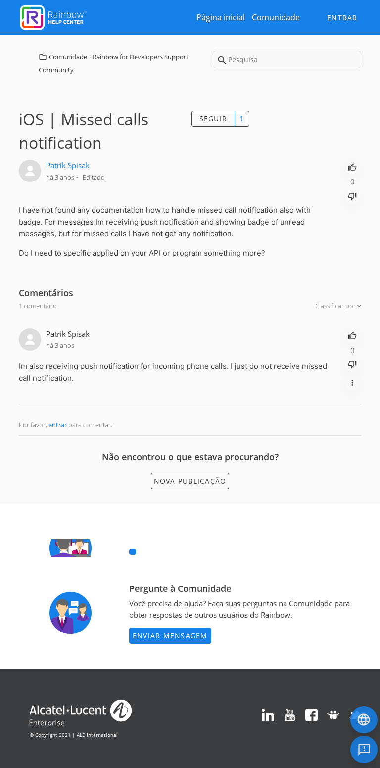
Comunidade (276, 17)
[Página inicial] (53, 16)
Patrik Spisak (68, 165)
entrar (57, 424)
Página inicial (220, 17)
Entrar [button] (342, 17)
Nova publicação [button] (190, 481)
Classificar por (336, 305)
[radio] (352, 166)
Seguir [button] (213, 118)
